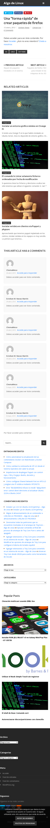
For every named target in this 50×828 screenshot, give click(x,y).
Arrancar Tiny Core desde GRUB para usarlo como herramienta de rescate (25, 554)
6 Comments (8, 30)
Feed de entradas (9, 777)
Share (19, 13)
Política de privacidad (25, 823)
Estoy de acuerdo (25, 818)
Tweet (9, 13)
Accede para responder (27, 273)
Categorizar (36, 27)
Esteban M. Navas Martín (17, 298)
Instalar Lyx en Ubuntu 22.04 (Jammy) (28, 509)
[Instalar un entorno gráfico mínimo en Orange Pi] (25, 105)
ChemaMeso (11, 270)
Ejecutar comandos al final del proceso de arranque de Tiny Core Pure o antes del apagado (24, 530)
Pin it (29, 13)
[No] (47, 817)
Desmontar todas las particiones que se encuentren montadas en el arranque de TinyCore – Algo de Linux (24, 525)
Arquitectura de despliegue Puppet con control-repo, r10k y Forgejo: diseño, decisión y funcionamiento (23, 475)
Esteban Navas (23, 27)
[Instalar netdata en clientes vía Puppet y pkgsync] (25, 205)
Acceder (12, 41)
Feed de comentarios (11, 781)
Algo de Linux (14, 3)
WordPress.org (8, 785)
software (22, 52)
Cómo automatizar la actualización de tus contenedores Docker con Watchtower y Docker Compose (23, 460)
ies (6, 52)
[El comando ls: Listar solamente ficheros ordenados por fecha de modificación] (25, 155)
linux (13, 52)
